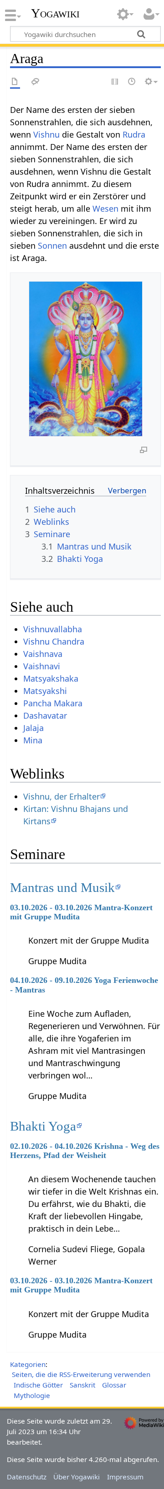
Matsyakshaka (50, 678)
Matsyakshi (45, 690)
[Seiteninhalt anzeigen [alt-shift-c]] (15, 82)
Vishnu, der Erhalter (61, 796)
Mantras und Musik (62, 887)
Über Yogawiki (76, 1476)
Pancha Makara (52, 703)
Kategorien (28, 1364)
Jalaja (33, 727)
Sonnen (52, 245)
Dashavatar (45, 715)
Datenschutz (26, 1476)
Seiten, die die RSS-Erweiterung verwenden (81, 1374)
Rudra (134, 134)
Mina (32, 740)
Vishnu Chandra (53, 641)
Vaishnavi (41, 666)
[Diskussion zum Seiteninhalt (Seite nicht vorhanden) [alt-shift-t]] (36, 82)
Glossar (114, 1384)
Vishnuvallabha (52, 629)
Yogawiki (55, 13)
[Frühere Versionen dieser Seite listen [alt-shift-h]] (132, 82)
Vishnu (46, 134)
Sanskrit (82, 1384)
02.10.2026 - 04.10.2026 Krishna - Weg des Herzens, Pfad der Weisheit (84, 1151)
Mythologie (32, 1395)
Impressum (125, 1476)
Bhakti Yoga (43, 1126)
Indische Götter (38, 1384)
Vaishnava (42, 653)
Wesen (105, 208)
